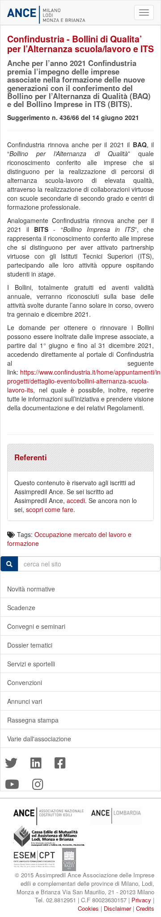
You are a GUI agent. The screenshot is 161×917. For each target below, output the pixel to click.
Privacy (141, 900)
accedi (76, 500)
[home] (46, 15)
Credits (145, 908)
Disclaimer (117, 908)
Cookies (88, 908)
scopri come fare (49, 509)
